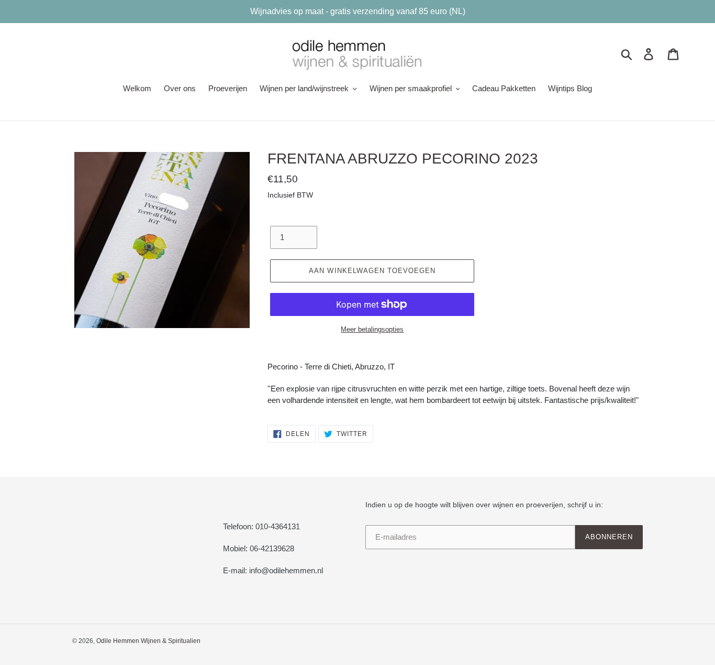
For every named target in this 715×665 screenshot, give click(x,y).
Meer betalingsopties (372, 329)
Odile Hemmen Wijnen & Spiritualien (148, 641)
